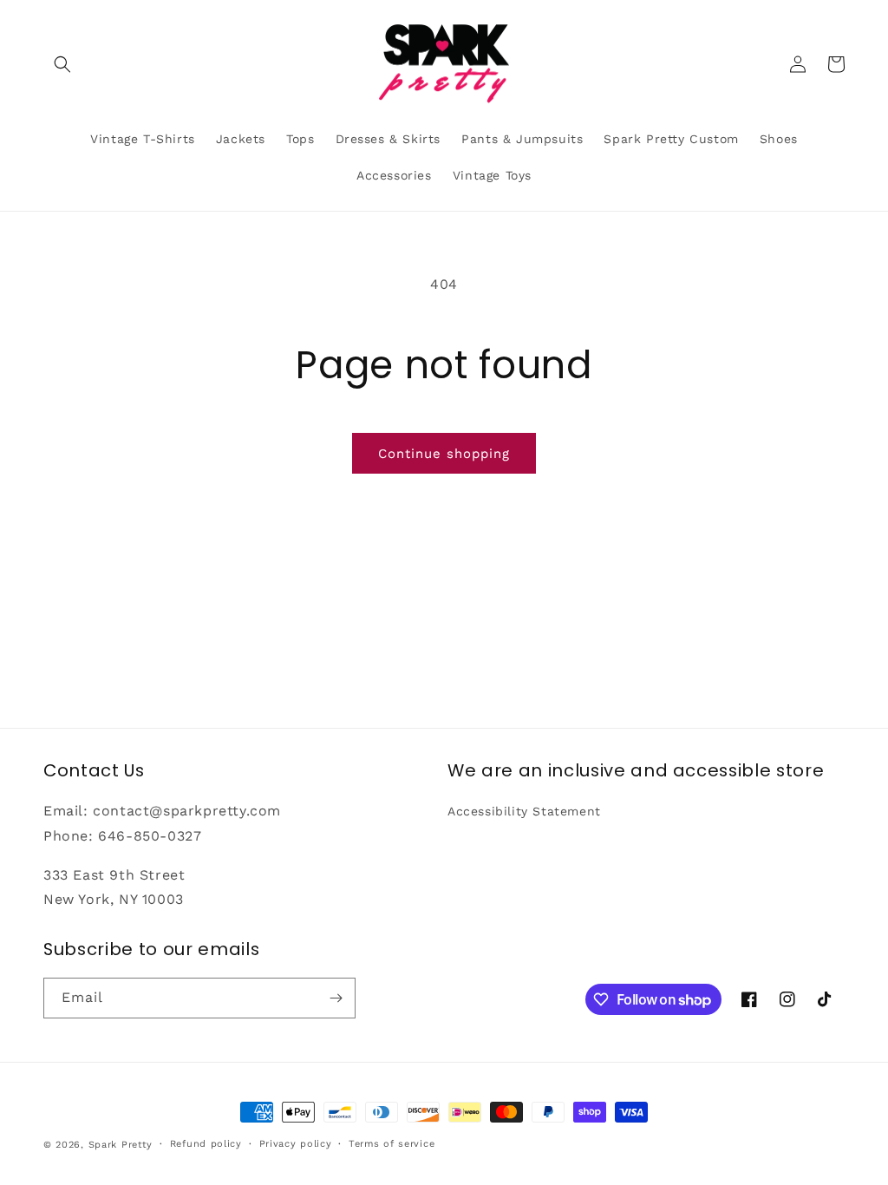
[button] (62, 64)
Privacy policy (295, 1143)
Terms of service (391, 1143)
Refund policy (206, 1143)
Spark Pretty (120, 1144)
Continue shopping (444, 454)
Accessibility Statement (524, 811)
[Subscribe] (336, 998)
